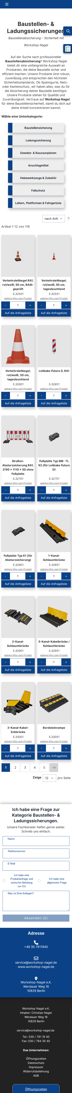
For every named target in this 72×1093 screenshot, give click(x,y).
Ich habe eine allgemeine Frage (57, 880)
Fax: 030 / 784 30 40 (36, 1041)
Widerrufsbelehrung (36, 1071)
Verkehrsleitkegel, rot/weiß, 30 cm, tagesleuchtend (18, 375)
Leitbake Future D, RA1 (54, 371)
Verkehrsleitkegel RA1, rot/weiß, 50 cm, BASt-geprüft (18, 285)
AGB (36, 1075)
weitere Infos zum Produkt (18, 298)
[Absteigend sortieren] (68, 219)
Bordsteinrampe (54, 727)
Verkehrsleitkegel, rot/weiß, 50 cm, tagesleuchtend (54, 285)
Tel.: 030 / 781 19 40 (36, 1036)
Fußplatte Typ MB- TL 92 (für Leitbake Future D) (54, 465)
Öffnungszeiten (36, 1089)
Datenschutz (36, 1063)
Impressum (36, 1067)
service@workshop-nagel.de (36, 1030)
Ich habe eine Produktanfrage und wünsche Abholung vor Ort (21, 881)
